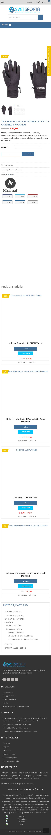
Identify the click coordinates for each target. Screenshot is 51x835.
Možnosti (26, 348)
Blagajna (6, 747)
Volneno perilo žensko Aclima (23, 639)
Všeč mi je (32, 362)
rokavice (11, 175)
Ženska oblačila (25, 42)
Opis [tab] (5, 212)
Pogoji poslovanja (9, 696)
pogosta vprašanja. (31, 778)
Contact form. (41, 812)
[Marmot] (10, 185)
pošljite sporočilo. (26, 783)
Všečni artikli (7, 750)
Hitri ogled (22, 362)
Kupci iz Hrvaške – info (11, 761)
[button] (5, 24)
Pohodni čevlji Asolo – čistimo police (15, 728)
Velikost (5, 147)
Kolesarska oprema (14, 615)
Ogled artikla (27, 353)
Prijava (29, 2)
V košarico (29, 154)
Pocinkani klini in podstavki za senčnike (17, 724)
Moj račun (6, 743)
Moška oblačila (13, 625)
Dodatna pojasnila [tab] (11, 219)
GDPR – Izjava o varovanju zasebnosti (16, 706)
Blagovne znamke (9, 754)
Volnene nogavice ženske (20, 636)
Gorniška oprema (13, 612)
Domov (7, 42)
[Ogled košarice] (48, 2)
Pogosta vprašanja (9, 699)
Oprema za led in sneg (15, 648)
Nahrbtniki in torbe (14, 619)
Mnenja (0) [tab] (27, 212)
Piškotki (5, 703)
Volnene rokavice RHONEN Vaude (25, 343)
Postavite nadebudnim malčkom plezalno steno (20, 732)
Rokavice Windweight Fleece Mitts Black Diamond (25, 420)
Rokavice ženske (39, 42)
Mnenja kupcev (8, 692)
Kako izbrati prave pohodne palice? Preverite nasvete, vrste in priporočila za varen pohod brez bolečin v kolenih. (25, 719)
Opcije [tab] (15, 212)
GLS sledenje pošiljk (10, 757)
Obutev (8, 644)
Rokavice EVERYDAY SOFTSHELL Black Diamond (25, 574)
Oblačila (15, 42)
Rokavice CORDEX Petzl (25, 497)
